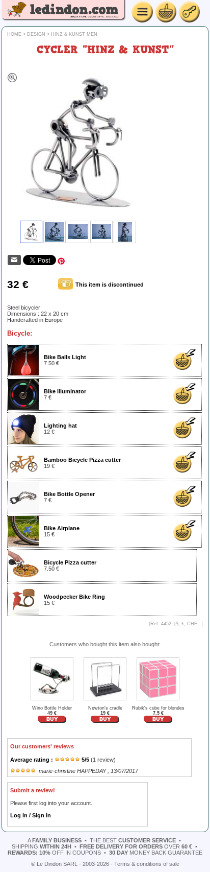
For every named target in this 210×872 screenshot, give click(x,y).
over (136, 846)
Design (36, 34)
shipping (41, 846)
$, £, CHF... (188, 623)
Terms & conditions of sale (146, 864)
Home (14, 34)
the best (133, 840)
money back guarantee (155, 853)
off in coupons (54, 853)
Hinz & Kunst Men (74, 34)
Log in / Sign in (30, 815)
